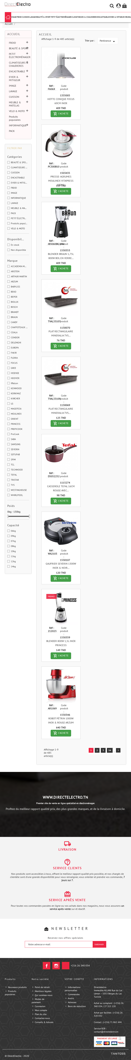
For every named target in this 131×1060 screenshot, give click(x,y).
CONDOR (15, 337)
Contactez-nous (42, 1018)
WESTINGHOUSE (19, 490)
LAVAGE (33, 17)
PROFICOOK (17, 429)
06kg (13, 530)
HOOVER (15, 378)
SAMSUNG (15, 444)
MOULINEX (16, 413)
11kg (13, 556)
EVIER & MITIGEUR (116, 17)
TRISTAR (15, 479)
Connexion (40, 1006)
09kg (13, 536)
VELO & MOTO (17, 111)
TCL (12, 464)
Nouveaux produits (17, 987)
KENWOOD (16, 388)
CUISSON (25, 17)
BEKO (13, 291)
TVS (13, 485)
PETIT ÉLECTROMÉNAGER (61, 17)
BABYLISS (15, 286)
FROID (19, 17)
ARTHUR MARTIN (19, 276)
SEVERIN (15, 449)
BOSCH (14, 307)
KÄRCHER (15, 398)
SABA (13, 439)
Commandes (74, 994)
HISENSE (15, 373)
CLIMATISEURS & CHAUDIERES (84, 17)
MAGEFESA (16, 408)
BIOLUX (14, 301)
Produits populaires (15, 118)
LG (12, 403)
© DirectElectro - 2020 (17, 1055)
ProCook (15, 434)
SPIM (13, 459)
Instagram (56, 965)
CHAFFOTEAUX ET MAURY (19, 327)
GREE (13, 368)
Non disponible (18, 250)
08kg (13, 546)
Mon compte (41, 1010)
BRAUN (14, 317)
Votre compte (74, 979)
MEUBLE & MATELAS (15, 104)
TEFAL (14, 474)
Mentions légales (43, 991)
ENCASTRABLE (103, 17)
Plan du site (40, 1014)
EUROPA (15, 347)
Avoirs (71, 998)
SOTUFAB (15, 454)
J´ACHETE (62, 114)
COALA (14, 332)
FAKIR (14, 352)
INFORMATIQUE (18, 125)
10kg (13, 551)
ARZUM (14, 281)
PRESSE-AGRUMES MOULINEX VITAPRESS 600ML (60, 180)
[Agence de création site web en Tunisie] (118, 1053)
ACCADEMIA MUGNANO (19, 266)
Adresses (72, 1002)
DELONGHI (16, 342)
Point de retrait (42, 987)
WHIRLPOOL (17, 495)
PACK (12, 131)
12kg (13, 561)
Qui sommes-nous (43, 995)
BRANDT (15, 312)
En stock (15, 244)
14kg (13, 566)
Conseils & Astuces (44, 1022)
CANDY (14, 322)
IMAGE (13, 17)
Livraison (67, 849)
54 (109, 750)
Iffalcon (14, 383)
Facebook (46, 965)
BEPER (14, 296)
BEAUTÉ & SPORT (43, 17)
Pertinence (108, 41)
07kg (13, 541)
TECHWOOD (17, 469)
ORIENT (14, 418)
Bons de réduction (77, 1006)
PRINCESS (15, 424)
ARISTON (15, 271)
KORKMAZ (16, 393)
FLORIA (14, 357)
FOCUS (14, 362)
